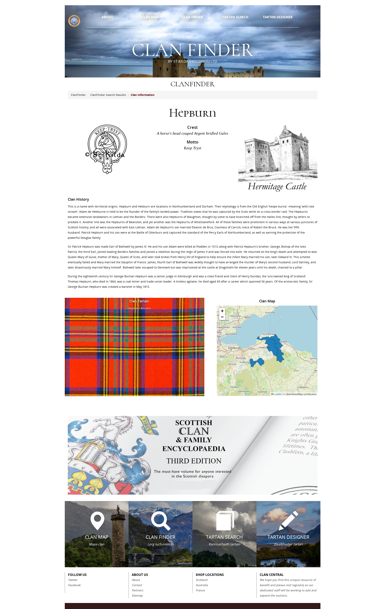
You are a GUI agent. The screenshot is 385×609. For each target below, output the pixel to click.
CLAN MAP (150, 17)
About (136, 580)
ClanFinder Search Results (108, 95)
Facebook (74, 585)
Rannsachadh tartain (224, 544)
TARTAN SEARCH (235, 17)
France (200, 590)
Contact (137, 585)
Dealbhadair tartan (288, 544)
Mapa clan (96, 544)
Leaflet (278, 394)
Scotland (201, 580)
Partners (137, 590)
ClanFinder (78, 95)
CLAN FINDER (192, 17)
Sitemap (137, 595)
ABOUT (107, 17)
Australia (202, 585)
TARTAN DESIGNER (278, 17)
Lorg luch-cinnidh (160, 544)
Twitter (72, 580)
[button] (222, 311)
